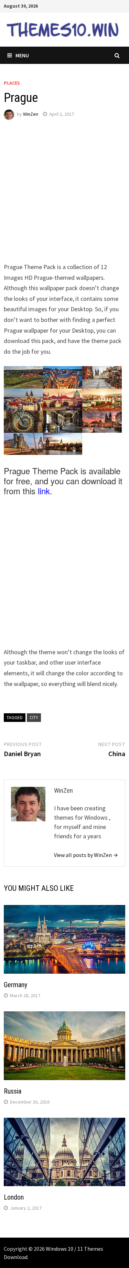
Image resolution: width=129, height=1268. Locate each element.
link (44, 491)
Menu (22, 55)
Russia (12, 1091)
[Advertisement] (64, 197)
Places (12, 83)
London (14, 1197)
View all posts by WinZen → (86, 854)
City (34, 717)
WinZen (30, 114)
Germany (15, 985)
